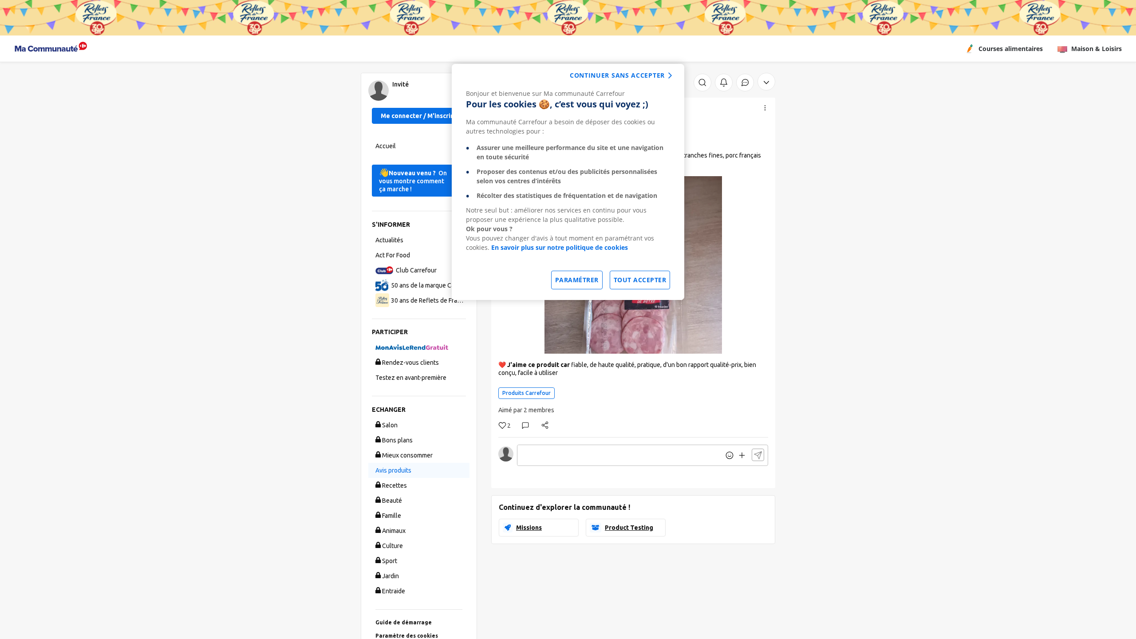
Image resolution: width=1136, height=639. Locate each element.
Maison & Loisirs (1096, 48)
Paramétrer (577, 280)
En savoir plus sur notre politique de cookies (559, 247)
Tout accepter (640, 280)
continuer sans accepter (617, 75)
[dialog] (568, 182)
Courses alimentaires (1010, 48)
